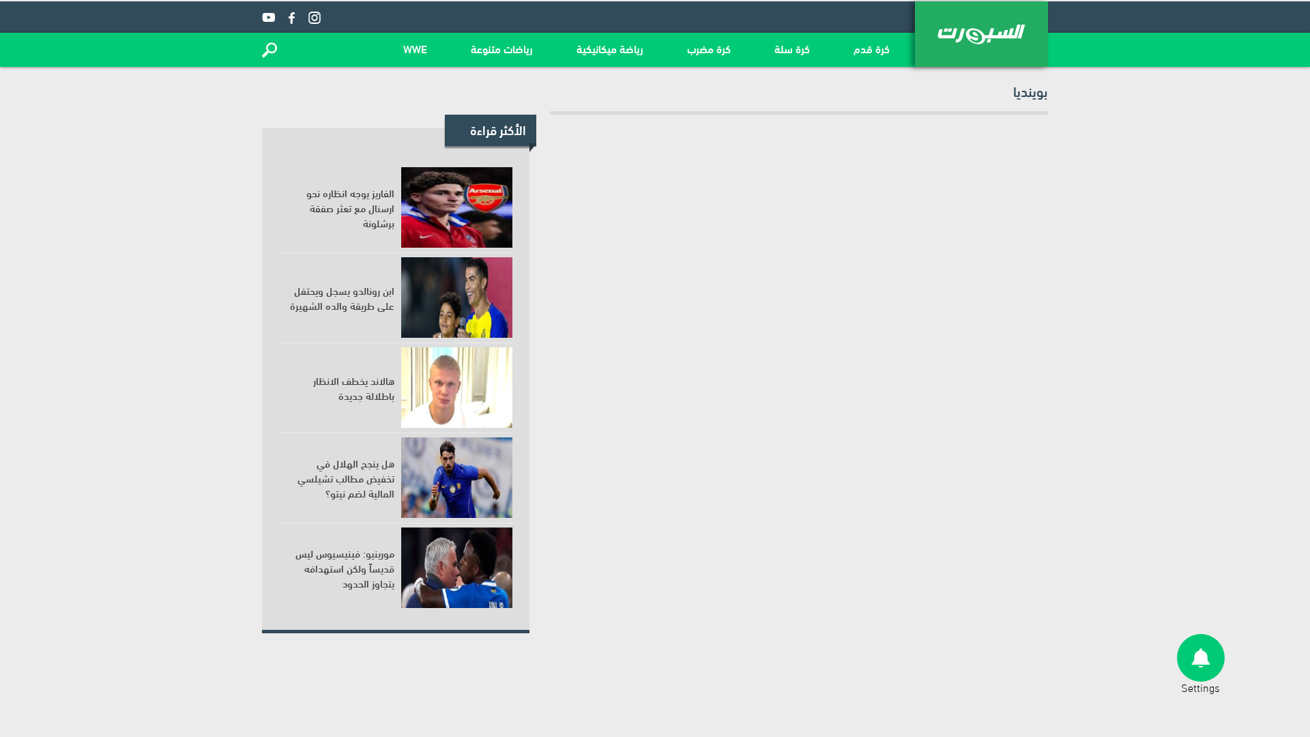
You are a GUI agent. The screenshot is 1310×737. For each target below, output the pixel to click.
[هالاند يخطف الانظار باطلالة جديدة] (456, 387)
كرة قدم (872, 48)
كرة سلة (792, 48)
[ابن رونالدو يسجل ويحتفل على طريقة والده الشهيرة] (456, 297)
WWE (415, 48)
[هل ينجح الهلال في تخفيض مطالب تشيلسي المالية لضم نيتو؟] (456, 477)
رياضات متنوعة (502, 48)
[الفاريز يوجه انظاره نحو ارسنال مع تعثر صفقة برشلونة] (456, 207)
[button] (269, 50)
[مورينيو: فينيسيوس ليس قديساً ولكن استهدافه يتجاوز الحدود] (456, 568)
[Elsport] (981, 34)
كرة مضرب (709, 48)
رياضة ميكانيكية (610, 48)
